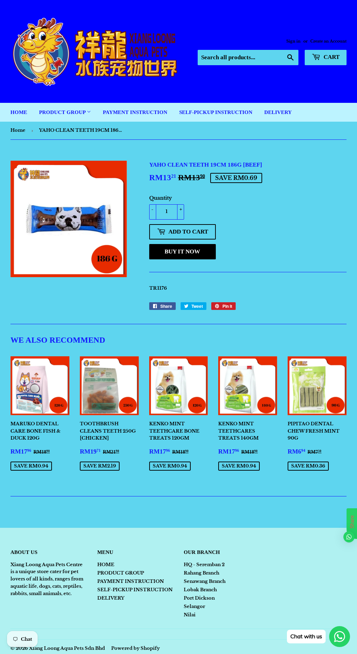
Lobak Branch (200, 590)
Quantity (160, 198)
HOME (18, 112)
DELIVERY (278, 112)
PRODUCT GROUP (63, 112)
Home (17, 130)
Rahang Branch (201, 573)
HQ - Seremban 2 (204, 565)
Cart (331, 57)
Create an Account (328, 41)
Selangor (194, 606)
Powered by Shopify (135, 648)
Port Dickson (199, 598)
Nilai (190, 615)
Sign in (293, 41)
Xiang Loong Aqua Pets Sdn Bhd (67, 648)
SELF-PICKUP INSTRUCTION (215, 112)
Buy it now (182, 251)
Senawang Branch (205, 581)
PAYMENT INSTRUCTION (135, 112)
